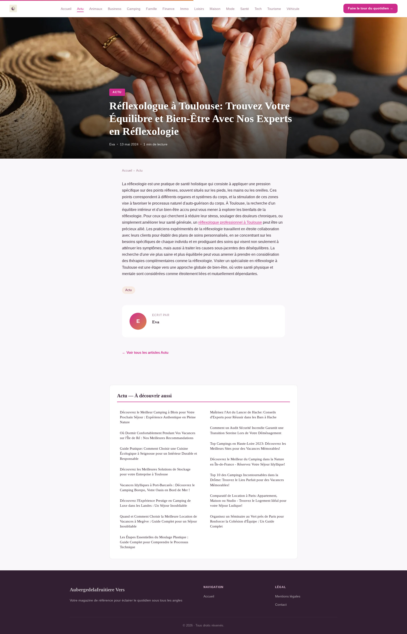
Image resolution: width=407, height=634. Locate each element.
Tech (258, 8)
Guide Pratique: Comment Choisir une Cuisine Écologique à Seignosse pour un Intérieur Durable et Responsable (158, 453)
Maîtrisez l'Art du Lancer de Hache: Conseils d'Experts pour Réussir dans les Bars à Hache (243, 414)
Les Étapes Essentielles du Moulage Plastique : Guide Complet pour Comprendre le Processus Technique (154, 542)
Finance (169, 8)
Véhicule (293, 8)
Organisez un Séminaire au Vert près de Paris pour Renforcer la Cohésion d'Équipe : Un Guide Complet (247, 521)
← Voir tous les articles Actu (145, 352)
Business (114, 8)
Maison (215, 8)
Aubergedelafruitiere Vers (97, 589)
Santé (244, 8)
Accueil (66, 8)
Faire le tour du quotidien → (370, 8)
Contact (281, 604)
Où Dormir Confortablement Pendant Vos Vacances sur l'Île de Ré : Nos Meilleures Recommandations (157, 435)
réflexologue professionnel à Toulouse (230, 222)
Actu (80, 8)
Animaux (95, 8)
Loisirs (199, 8)
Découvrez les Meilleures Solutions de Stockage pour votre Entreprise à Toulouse (155, 471)
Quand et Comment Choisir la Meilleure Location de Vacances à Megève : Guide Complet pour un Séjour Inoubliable (158, 521)
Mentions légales (287, 596)
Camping (133, 8)
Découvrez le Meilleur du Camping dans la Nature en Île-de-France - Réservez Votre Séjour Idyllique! (247, 461)
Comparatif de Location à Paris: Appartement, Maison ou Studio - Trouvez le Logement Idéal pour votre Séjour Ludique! (248, 501)
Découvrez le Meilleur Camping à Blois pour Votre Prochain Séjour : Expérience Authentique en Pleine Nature (158, 417)
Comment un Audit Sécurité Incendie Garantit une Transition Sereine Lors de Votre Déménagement (247, 430)
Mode (230, 8)
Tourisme (274, 8)
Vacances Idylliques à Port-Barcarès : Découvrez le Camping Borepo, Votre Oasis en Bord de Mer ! (157, 487)
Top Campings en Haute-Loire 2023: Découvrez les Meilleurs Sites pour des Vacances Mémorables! (248, 445)
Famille (151, 8)
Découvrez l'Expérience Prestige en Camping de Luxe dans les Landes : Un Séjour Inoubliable (155, 502)
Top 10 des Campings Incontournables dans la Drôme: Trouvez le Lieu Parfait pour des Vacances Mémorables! (247, 480)
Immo (184, 8)
